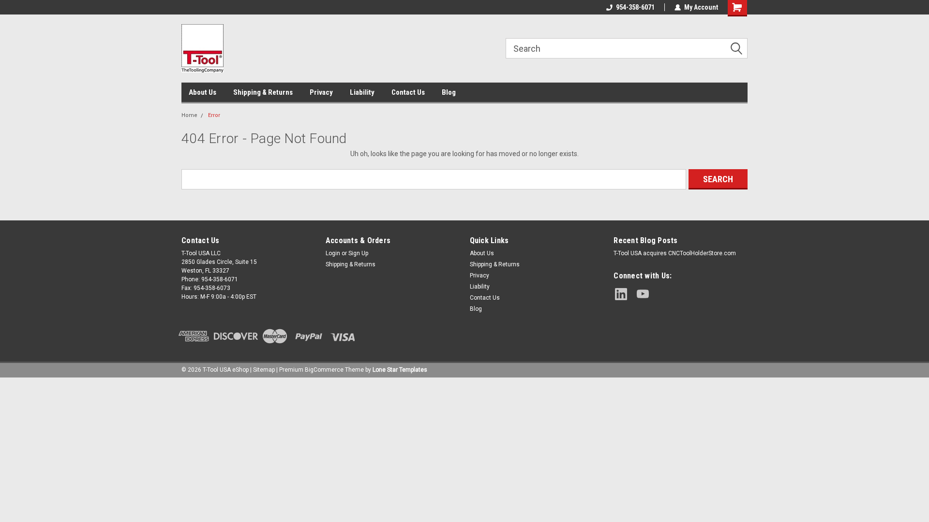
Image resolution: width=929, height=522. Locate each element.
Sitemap (264, 369)
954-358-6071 (635, 7)
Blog (449, 92)
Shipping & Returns (263, 92)
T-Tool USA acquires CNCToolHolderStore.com (675, 253)
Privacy (321, 92)
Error (214, 115)
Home (189, 115)
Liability (362, 92)
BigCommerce (324, 369)
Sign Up (358, 253)
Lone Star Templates (400, 369)
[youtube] (643, 294)
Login (333, 253)
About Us (202, 92)
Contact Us (408, 92)
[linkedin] (621, 294)
